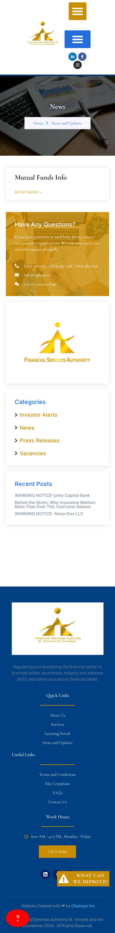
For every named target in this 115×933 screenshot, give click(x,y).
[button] (77, 11)
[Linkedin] (45, 874)
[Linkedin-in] (72, 56)
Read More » (28, 192)
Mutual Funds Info (41, 177)
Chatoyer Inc (83, 906)
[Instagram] (77, 65)
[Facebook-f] (82, 56)
